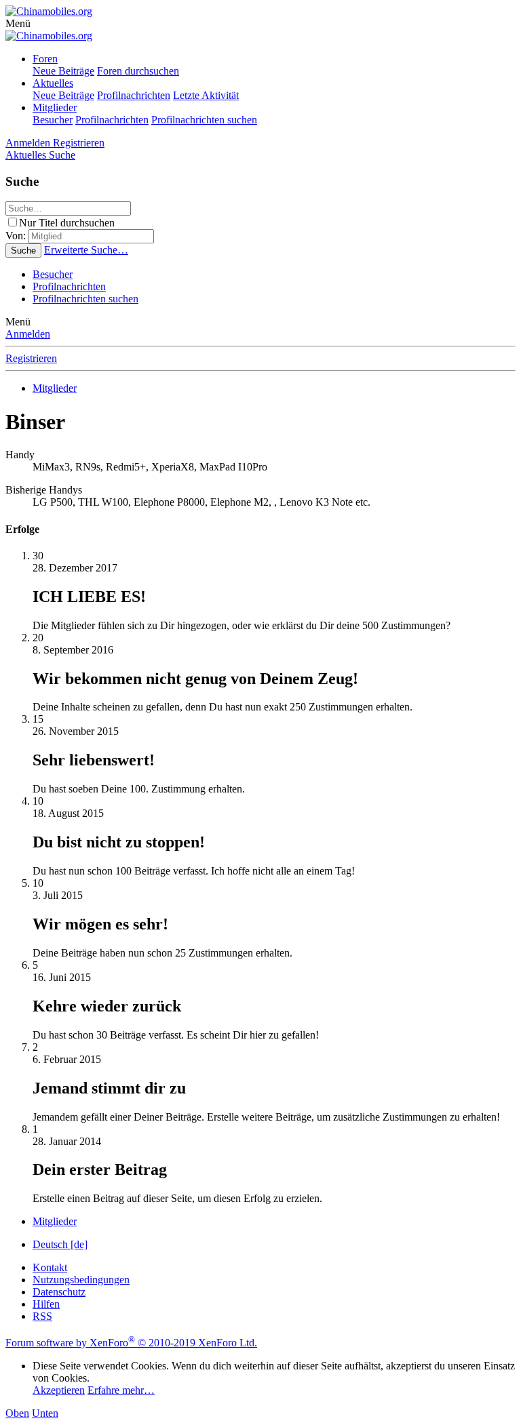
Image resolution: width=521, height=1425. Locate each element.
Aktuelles (53, 83)
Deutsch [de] (60, 1244)
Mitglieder (55, 107)
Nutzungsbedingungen (81, 1279)
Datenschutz (59, 1292)
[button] (18, 23)
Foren (45, 58)
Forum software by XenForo (131, 1342)
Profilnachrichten (133, 95)
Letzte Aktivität (206, 95)
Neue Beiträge (63, 71)
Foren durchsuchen (138, 71)
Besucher (53, 119)
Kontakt (50, 1267)
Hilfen (46, 1304)
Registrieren (31, 358)
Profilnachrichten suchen (204, 119)
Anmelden (27, 334)
